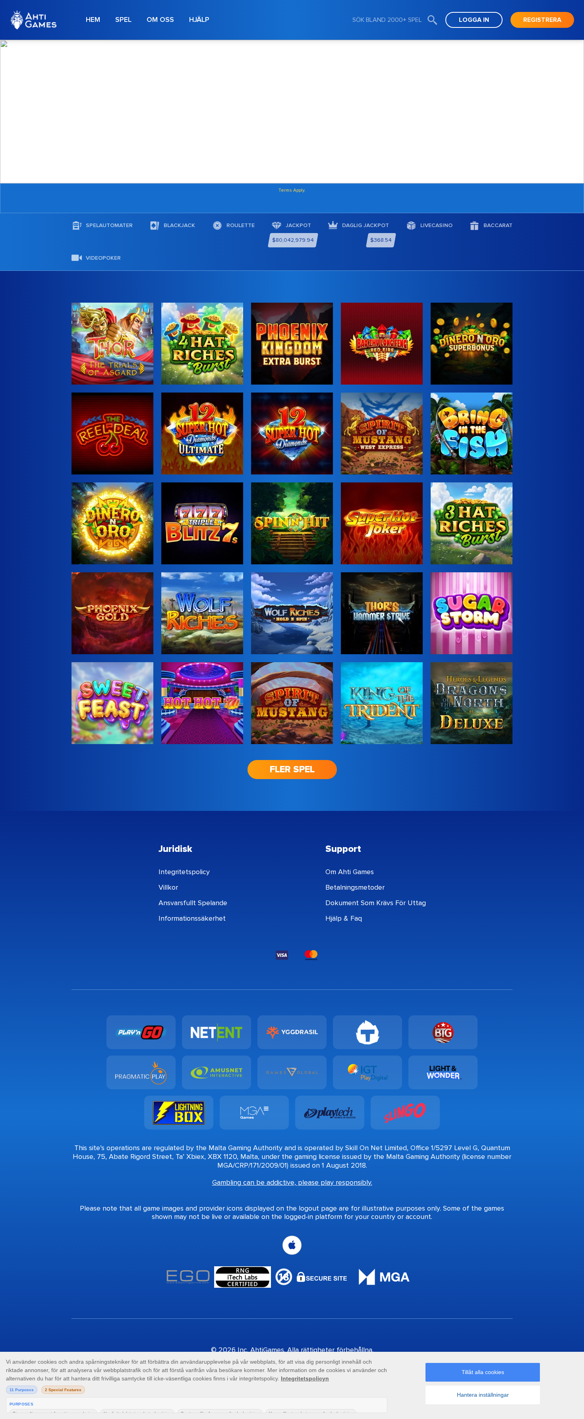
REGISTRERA (542, 20)
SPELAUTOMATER (109, 225)
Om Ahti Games (349, 871)
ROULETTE (240, 225)
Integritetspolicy (184, 871)
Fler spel (292, 769)
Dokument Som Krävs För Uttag (375, 902)
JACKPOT (298, 225)
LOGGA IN (474, 20)
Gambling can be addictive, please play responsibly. (292, 1182)
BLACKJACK (179, 225)
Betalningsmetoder (355, 887)
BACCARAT (497, 225)
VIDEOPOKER (103, 258)
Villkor (168, 887)
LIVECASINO (436, 225)
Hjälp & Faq (343, 918)
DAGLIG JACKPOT (365, 225)
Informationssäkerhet (192, 918)
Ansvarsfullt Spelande (193, 902)
